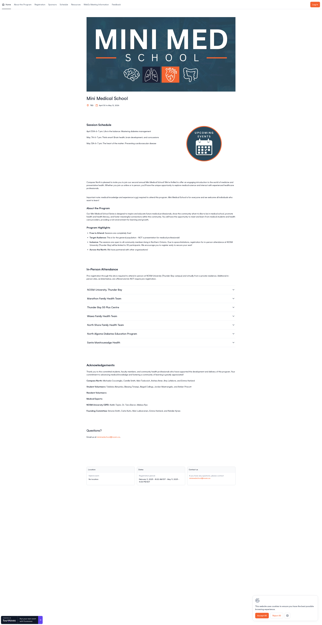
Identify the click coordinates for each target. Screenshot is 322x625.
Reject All (276, 615)
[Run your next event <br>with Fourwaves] (40, 620)
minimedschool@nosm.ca (108, 437)
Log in (315, 4)
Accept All (262, 615)
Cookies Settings (287, 615)
